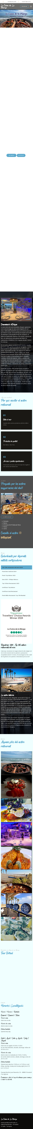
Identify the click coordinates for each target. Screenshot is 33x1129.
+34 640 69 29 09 (11, 1)
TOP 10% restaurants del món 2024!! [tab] (12, 567)
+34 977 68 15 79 (26, 1)
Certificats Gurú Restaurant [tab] (10, 591)
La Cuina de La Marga (7, 6)
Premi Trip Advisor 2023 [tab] (8, 575)
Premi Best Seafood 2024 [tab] (9, 571)
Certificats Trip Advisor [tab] (8, 587)
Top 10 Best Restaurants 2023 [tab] (10, 583)
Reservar (24, 6)
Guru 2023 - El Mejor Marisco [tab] (10, 579)
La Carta (11, 155)
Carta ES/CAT (7, 517)
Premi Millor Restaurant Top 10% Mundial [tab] (13, 595)
